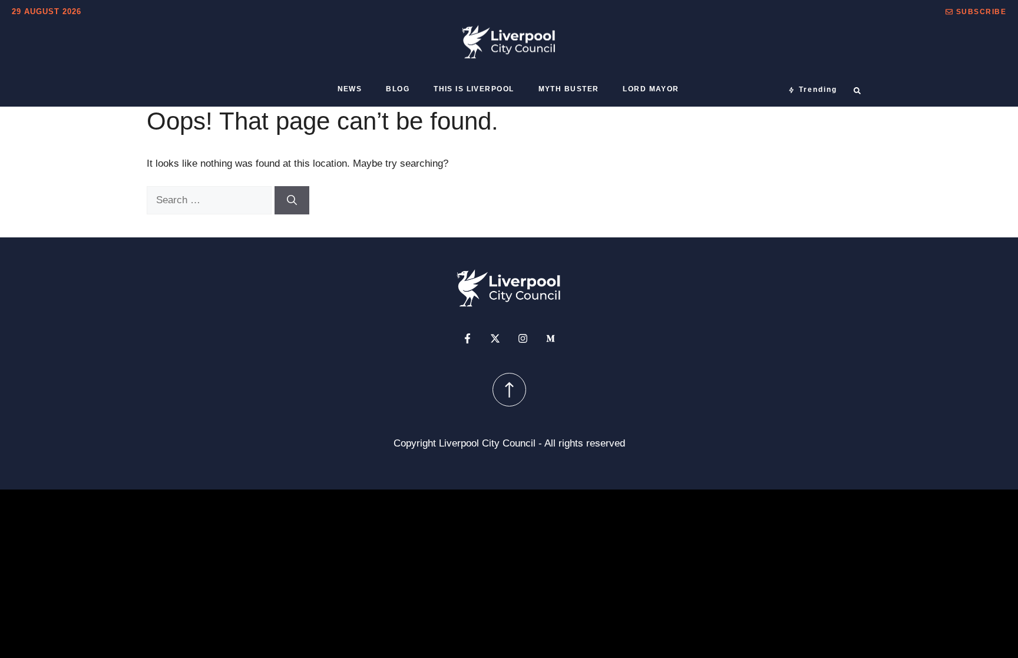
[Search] (292, 200)
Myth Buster (568, 89)
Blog (397, 89)
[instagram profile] (523, 338)
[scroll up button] (509, 389)
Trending (818, 89)
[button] (976, 11)
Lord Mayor (651, 89)
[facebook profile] (467, 338)
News (350, 89)
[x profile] (495, 338)
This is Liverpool (474, 89)
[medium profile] (551, 338)
